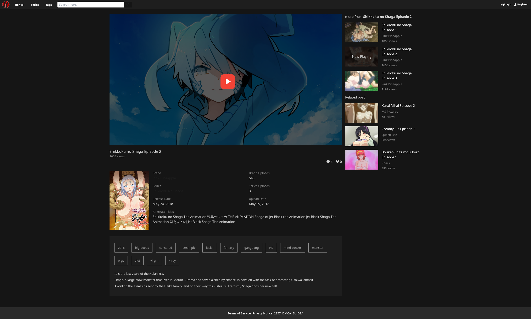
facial (209, 248)
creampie (189, 248)
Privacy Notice (262, 313)
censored (165, 248)
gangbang (251, 248)
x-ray (172, 260)
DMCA (286, 313)
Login (507, 4)
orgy (121, 260)
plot (137, 260)
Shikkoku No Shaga (168, 191)
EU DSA (298, 313)
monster (318, 248)
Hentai (19, 5)
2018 (121, 248)
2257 (277, 313)
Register (522, 4)
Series (35, 5)
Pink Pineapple (164, 178)
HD (271, 248)
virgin (154, 260)
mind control (293, 248)
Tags (49, 5)
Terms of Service (239, 313)
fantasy (229, 248)
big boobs (142, 248)
